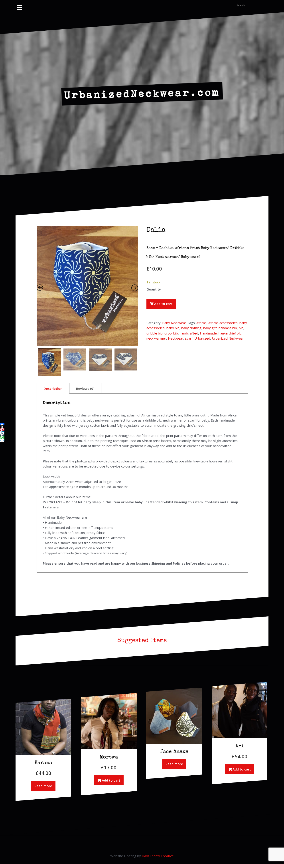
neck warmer (156, 338)
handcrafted (189, 333)
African (201, 323)
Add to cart (163, 303)
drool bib (171, 333)
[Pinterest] (2, 429)
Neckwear (175, 338)
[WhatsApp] (2, 437)
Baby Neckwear (174, 323)
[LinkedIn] (2, 432)
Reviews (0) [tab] (85, 388)
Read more (43, 786)
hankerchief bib (230, 333)
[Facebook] (2, 424)
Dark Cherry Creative (158, 856)
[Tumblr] (2, 434)
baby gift (210, 328)
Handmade (208, 333)
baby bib (172, 328)
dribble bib (154, 333)
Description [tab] (52, 388)
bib (241, 328)
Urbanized (202, 338)
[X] (2, 426)
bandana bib (228, 328)
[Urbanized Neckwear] (142, 93)
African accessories (223, 323)
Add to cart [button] (111, 780)
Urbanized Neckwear (228, 338)
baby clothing (191, 328)
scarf (189, 338)
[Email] (2, 440)
